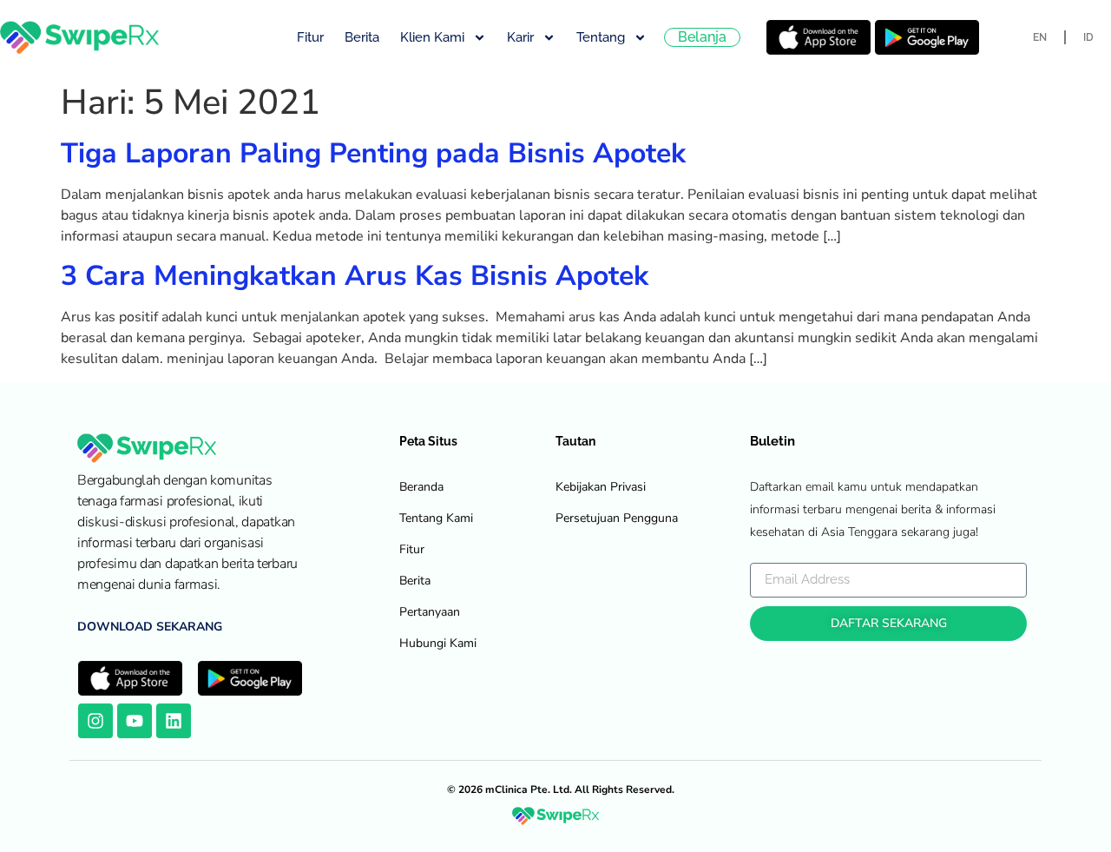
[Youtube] (134, 720)
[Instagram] (95, 720)
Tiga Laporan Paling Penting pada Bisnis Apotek (373, 153)
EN (1040, 37)
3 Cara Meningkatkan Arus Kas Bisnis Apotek (354, 275)
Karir (520, 37)
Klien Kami (432, 37)
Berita (362, 37)
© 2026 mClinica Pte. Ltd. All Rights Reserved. (560, 789)
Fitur (310, 37)
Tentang (600, 37)
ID (1088, 37)
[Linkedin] (173, 720)
